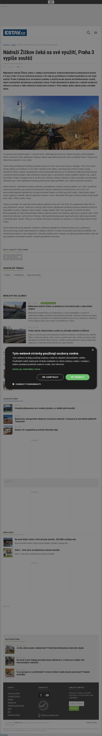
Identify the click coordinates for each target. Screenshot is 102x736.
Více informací (58, 364)
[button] (51, 369)
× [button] (93, 350)
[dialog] (51, 368)
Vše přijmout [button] (78, 377)
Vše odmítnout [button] (50, 377)
